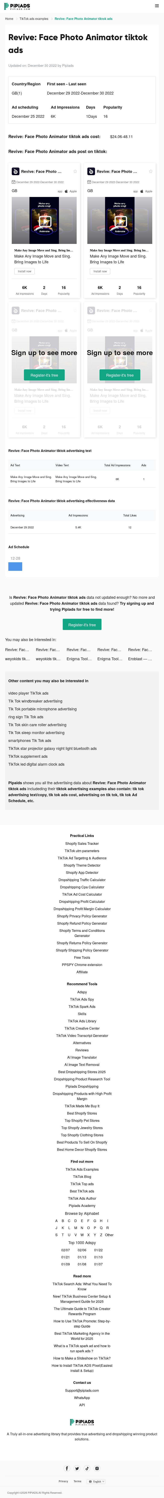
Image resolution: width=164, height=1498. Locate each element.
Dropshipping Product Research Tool (82, 1079)
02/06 (82, 1249)
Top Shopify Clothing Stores (82, 1134)
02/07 (65, 1249)
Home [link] (9, 18)
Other (107, 1234)
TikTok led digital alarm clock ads (36, 764)
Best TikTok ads (82, 1191)
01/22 (98, 1249)
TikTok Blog (82, 1176)
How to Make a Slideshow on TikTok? (82, 1358)
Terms (77, 1481)
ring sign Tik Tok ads (25, 716)
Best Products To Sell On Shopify (82, 1142)
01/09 (65, 1264)
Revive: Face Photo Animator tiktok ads (20, 649)
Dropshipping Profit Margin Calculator (82, 908)
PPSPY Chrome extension (82, 964)
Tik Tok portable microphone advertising (42, 708)
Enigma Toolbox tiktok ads (82, 658)
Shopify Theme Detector (82, 865)
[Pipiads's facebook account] (67, 1468)
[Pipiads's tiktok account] (87, 1468)
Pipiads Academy (82, 1205)
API (82, 1404)
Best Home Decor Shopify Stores (82, 1149)
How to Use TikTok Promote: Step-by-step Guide (82, 1324)
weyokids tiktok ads (20, 658)
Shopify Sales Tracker (82, 843)
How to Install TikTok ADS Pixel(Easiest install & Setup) (82, 1368)
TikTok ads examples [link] (34, 18)
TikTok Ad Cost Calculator (82, 894)
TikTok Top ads (82, 1183)
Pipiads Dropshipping (82, 1086)
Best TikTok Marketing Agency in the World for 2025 (82, 1336)
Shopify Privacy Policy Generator (82, 916)
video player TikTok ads (28, 693)
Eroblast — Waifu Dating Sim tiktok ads (143, 658)
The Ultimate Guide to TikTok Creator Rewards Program (82, 1311)
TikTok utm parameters (82, 850)
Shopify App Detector (82, 872)
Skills (82, 1013)
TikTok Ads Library (82, 1021)
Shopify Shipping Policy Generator (82, 950)
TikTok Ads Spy (82, 999)
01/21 (65, 1257)
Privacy (63, 1481)
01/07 (98, 1264)
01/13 (82, 1257)
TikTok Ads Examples (82, 1169)
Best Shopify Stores (82, 1113)
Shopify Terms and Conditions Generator (82, 933)
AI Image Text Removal (82, 1064)
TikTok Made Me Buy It (82, 1105)
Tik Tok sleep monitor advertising (36, 732)
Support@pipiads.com (82, 1390)
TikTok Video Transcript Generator (82, 1035)
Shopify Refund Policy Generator (82, 923)
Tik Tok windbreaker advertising (35, 701)
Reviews (82, 1050)
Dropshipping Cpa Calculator (82, 887)
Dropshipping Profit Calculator (82, 901)
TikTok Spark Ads (82, 1006)
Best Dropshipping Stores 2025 (82, 1071)
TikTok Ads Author (82, 1198)
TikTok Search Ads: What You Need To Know (82, 1286)
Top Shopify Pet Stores (82, 1120)
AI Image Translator (82, 1057)
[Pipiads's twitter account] (77, 1468)
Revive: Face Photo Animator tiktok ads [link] (84, 18)
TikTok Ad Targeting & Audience (82, 857)
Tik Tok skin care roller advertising (37, 724)
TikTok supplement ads (28, 756)
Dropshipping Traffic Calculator (82, 879)
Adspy (82, 991)
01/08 (82, 1264)
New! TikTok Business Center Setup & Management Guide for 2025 (82, 1299)
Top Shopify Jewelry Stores (82, 1127)
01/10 (98, 1257)
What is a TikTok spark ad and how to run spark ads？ (82, 1348)
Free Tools (82, 957)
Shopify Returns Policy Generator (82, 942)
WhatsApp (82, 1397)
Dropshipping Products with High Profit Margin (82, 1096)
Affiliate (82, 971)
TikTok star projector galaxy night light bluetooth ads (52, 748)
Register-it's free (44, 375)
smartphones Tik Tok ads (29, 740)
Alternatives (82, 1042)
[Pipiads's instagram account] (97, 1468)
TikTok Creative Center (82, 1028)
